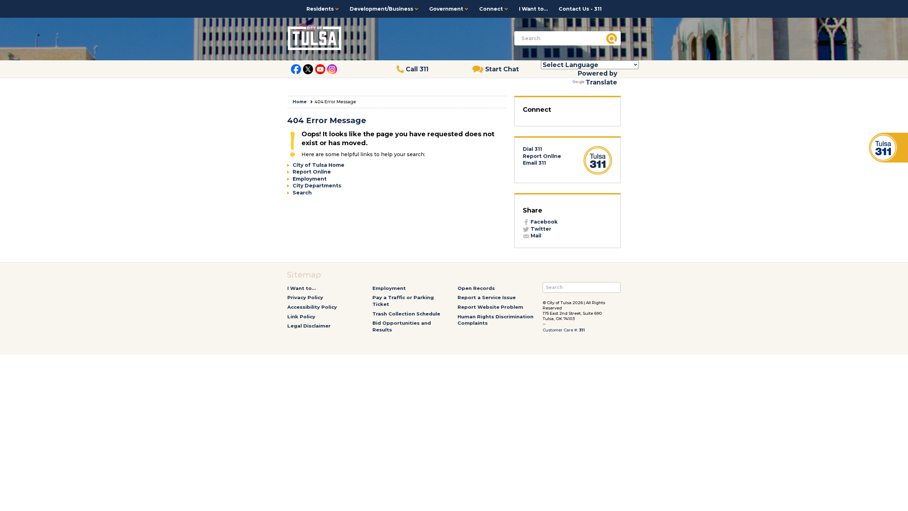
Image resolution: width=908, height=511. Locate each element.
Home (300, 101)
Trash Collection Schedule (406, 314)
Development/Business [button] (382, 9)
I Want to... (533, 9)
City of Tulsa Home (318, 165)
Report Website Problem (490, 307)
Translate (601, 82)
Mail (535, 235)
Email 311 (534, 163)
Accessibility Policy (312, 307)
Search (302, 192)
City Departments (317, 185)
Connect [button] (491, 9)
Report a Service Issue (487, 297)
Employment (310, 179)
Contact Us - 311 (580, 9)
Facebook (543, 222)
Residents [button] (320, 9)
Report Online (312, 172)
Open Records (476, 288)
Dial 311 (532, 149)
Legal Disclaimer (309, 326)
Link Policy (301, 316)
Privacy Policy (305, 297)
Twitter (540, 229)
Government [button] (447, 9)
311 (582, 330)
